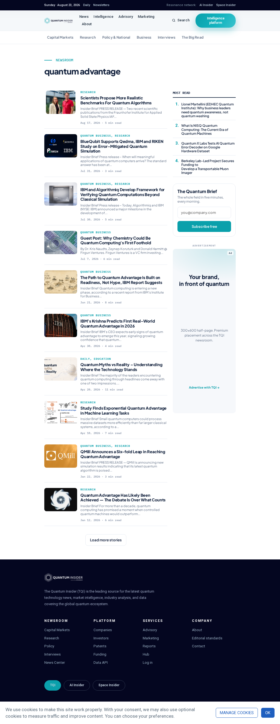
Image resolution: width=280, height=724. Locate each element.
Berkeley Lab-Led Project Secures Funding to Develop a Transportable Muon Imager (207, 167)
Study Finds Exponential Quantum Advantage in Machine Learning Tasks (123, 410)
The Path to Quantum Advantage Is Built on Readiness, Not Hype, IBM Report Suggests (121, 280)
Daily (85, 359)
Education (102, 359)
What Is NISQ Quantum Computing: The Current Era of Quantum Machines (204, 129)
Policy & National (116, 37)
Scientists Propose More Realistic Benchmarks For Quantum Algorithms (115, 100)
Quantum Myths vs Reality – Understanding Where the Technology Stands (121, 367)
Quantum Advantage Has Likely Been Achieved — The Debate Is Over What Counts (122, 497)
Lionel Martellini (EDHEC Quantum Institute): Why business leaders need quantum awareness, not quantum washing (207, 110)
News (84, 17)
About (87, 24)
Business (144, 37)
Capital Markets (60, 37)
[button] (105, 540)
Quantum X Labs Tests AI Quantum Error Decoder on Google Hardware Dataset (208, 147)
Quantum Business (95, 135)
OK (267, 712)
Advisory (125, 17)
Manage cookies (237, 712)
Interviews (166, 37)
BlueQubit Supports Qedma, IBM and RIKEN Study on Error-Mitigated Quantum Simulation (122, 146)
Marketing (146, 17)
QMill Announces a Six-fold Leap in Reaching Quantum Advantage (122, 454)
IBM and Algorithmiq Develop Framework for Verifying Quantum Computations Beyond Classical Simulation (122, 194)
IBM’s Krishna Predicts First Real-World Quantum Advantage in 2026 (117, 323)
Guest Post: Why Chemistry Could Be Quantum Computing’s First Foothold (115, 240)
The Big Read (192, 37)
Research (88, 37)
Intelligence (103, 17)
